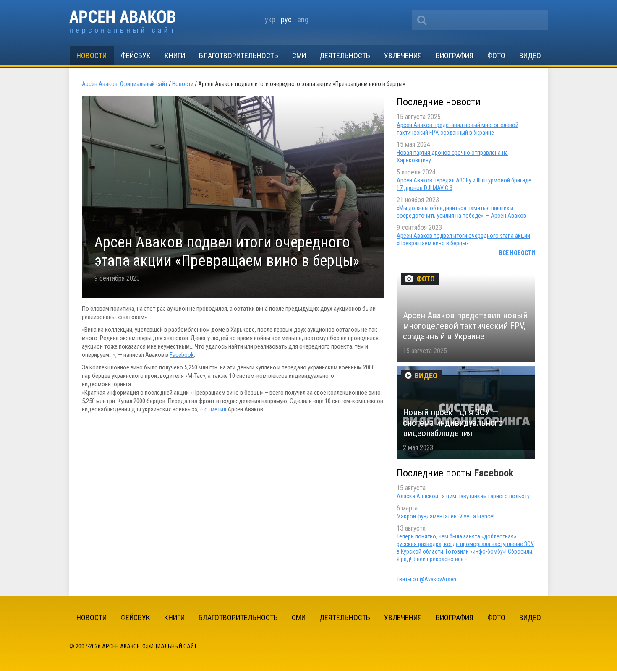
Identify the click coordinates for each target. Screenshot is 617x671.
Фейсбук (136, 55)
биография (454, 55)
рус (286, 19)
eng (302, 19)
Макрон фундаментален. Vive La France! (445, 516)
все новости (517, 253)
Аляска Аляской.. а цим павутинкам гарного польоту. (464, 496)
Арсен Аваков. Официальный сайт (122, 22)
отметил (215, 409)
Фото (496, 55)
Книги (175, 55)
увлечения (403, 55)
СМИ (299, 55)
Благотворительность (238, 55)
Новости (91, 55)
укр (270, 19)
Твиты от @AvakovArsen (426, 579)
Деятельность (344, 55)
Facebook (182, 355)
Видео (530, 55)
